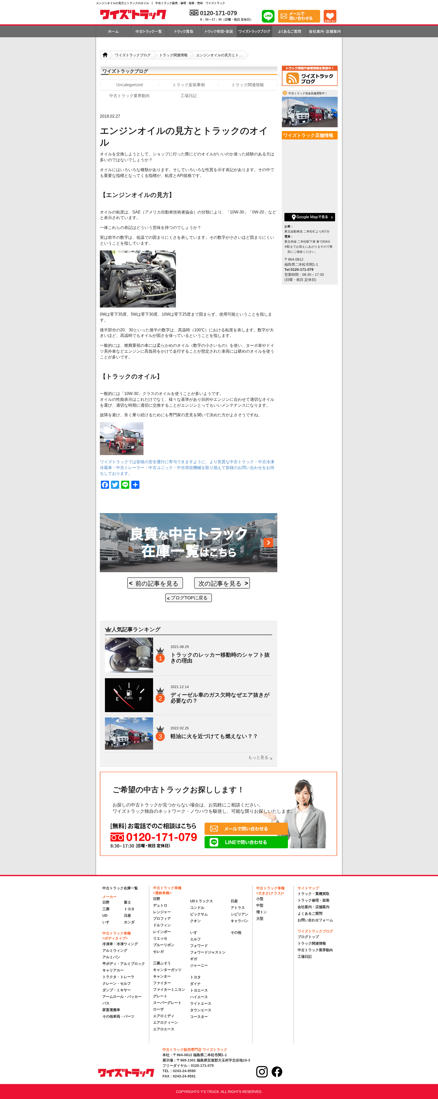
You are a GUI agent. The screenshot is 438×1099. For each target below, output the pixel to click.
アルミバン (111, 957)
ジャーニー (199, 965)
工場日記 (305, 956)
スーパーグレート (167, 1003)
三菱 (106, 909)
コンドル (197, 908)
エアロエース (163, 1029)
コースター (199, 1017)
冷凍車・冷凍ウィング (120, 944)
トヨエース (199, 990)
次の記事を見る (220, 583)
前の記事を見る (157, 583)
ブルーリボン (163, 945)
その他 (236, 932)
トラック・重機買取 (314, 894)
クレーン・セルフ (116, 983)
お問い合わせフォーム (315, 920)
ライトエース (200, 1003)
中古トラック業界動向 (315, 950)
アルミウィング (114, 950)
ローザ (158, 1009)
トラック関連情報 (312, 943)
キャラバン (239, 921)
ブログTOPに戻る (189, 597)
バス (106, 1003)
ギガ (193, 959)
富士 (127, 902)
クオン (195, 921)
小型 (259, 899)
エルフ (195, 939)
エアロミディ (163, 1016)
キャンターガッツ (167, 970)
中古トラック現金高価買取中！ (307, 93)
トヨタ (129, 909)
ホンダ (129, 922)
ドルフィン (162, 925)
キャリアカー (113, 970)
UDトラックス (201, 901)
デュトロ (160, 905)
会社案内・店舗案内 (314, 907)
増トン (261, 912)
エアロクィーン (165, 1022)
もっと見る (258, 757)
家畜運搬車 (111, 1010)
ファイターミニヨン (169, 989)
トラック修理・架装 (314, 900)
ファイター (162, 983)
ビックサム (199, 914)
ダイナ (195, 984)
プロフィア (162, 918)
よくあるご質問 (310, 913)
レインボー (162, 932)
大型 (259, 918)
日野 (106, 902)
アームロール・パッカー (121, 997)
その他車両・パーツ (118, 1016)
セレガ (158, 951)
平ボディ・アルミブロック (123, 964)
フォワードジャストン (208, 952)
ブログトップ (308, 937)
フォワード (199, 946)
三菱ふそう (162, 963)
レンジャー (162, 912)
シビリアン (239, 914)
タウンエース (200, 1010)
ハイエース (199, 997)
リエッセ (160, 938)
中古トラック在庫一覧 (120, 888)
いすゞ (107, 922)
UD (104, 915)
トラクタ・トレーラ (118, 977)
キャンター (162, 976)
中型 (259, 905)
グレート (160, 996)
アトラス (238, 908)
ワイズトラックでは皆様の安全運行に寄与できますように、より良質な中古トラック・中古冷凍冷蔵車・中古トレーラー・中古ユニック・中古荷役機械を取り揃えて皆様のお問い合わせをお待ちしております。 (187, 468)
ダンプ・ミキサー (116, 990)
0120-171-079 (218, 13)
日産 (127, 915)
